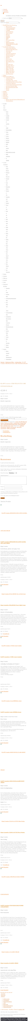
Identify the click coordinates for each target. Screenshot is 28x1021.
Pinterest (3, 996)
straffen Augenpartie (11, 428)
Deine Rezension (5, 475)
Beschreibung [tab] (6, 431)
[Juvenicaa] (14, 3)
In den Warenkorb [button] (4, 584)
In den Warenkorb (4, 420)
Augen (16, 421)
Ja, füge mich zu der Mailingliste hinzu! (10, 495)
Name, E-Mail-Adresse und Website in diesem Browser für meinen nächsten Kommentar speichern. (14, 492)
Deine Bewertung (5, 473)
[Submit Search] (22, 18)
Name (2, 486)
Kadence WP (21, 1009)
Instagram (3, 995)
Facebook (3, 993)
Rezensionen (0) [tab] (6, 432)
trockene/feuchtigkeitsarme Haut (10, 424)
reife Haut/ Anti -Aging (8, 425)
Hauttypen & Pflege (8, 423)
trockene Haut (17, 423)
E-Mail (2, 489)
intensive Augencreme (11, 427)
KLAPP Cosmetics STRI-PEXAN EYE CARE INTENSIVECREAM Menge (11, 417)
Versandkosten (6, 633)
